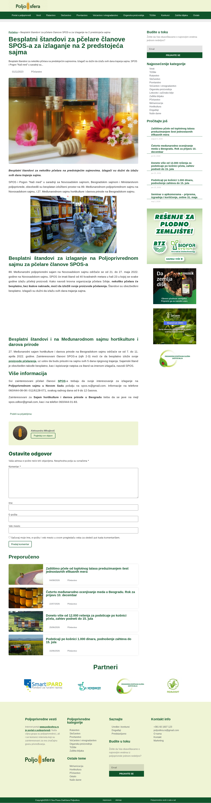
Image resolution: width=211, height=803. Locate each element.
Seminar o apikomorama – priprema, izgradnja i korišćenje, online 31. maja (174, 196)
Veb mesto (14, 526)
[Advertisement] (73, 315)
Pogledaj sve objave (43, 435)
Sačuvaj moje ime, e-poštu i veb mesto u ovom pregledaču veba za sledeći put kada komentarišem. (65, 537)
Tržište (152, 15)
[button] (35, 413)
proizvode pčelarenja (22, 361)
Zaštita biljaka (181, 15)
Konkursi (165, 15)
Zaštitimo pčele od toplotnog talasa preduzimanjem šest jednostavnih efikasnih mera (87, 570)
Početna (13, 32)
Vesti (38, 15)
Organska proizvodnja (133, 15)
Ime (10, 503)
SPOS (62, 381)
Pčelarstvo (36, 72)
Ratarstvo (50, 15)
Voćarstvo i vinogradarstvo (105, 15)
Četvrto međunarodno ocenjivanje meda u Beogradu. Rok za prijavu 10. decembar (90, 593)
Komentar (15, 466)
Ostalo (196, 15)
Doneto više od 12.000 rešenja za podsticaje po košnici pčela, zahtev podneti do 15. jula (86, 617)
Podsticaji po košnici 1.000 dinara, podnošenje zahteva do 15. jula (88, 640)
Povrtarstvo (82, 15)
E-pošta (13, 514)
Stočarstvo (66, 15)
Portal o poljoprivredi (21, 15)
